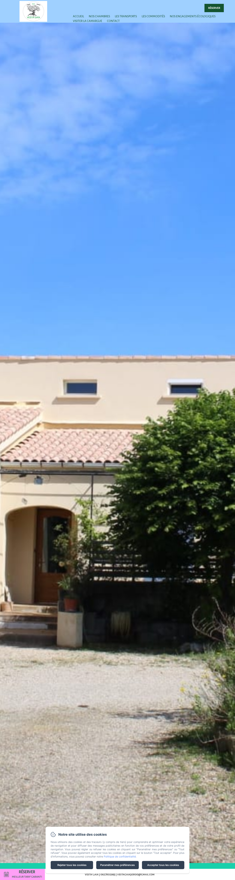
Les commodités (153, 16)
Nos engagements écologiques (192, 16)
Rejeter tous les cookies (71, 865)
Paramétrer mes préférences (117, 865)
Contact (113, 21)
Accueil (78, 16)
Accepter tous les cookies (163, 865)
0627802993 (107, 874)
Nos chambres (99, 16)
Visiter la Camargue (87, 21)
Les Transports (126, 16)
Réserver (214, 8)
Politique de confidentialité (120, 856)
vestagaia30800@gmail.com (136, 874)
